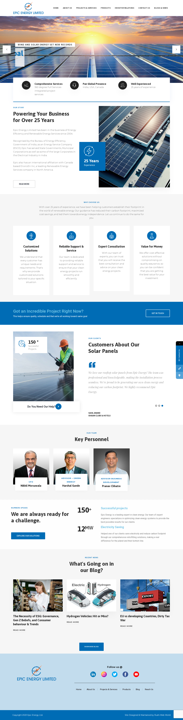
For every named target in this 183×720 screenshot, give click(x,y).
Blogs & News (161, 8)
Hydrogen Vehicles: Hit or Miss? (87, 616)
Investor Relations (124, 8)
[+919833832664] (179, 368)
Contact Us (144, 8)
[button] (156, 406)
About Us (67, 8)
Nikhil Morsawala (31, 485)
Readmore (26, 71)
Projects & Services (86, 8)
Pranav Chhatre (111, 486)
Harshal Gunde (71, 485)
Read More (19, 630)
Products (106, 8)
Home (56, 8)
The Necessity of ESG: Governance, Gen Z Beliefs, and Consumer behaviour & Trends (36, 620)
